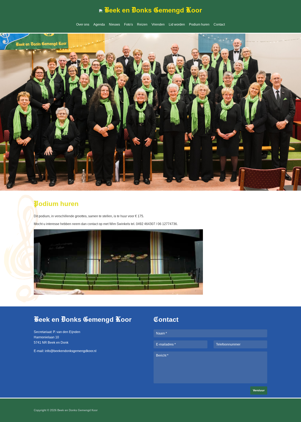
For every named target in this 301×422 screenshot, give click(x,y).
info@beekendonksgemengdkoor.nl (70, 351)
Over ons (82, 24)
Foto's (128, 24)
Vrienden (158, 24)
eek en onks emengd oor (153, 10)
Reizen (142, 24)
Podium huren (199, 24)
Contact (219, 24)
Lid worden (177, 24)
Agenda (99, 24)
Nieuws (114, 24)
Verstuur (259, 390)
